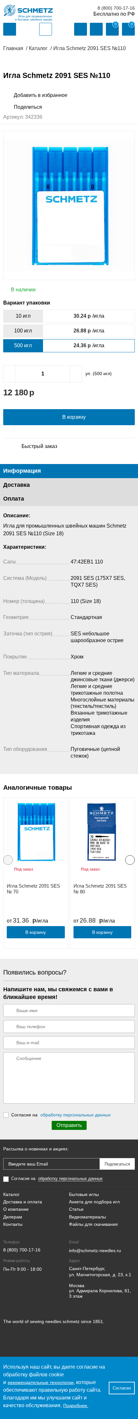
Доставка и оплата (22, 1201)
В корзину (35, 932)
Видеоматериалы (87, 1216)
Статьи (76, 1209)
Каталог (11, 1194)
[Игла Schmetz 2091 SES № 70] (36, 831)
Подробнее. (75, 1405)
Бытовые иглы (84, 1194)
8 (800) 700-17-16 (116, 8)
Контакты (12, 1224)
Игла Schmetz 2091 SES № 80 (100, 888)
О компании (16, 1209)
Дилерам (12, 1216)
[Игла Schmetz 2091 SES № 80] (102, 831)
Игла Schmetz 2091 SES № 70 (33, 888)
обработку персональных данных (75, 1114)
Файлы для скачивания (93, 1224)
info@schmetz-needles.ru (95, 1250)
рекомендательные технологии (40, 1382)
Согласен (122, 1388)
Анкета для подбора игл (94, 1201)
